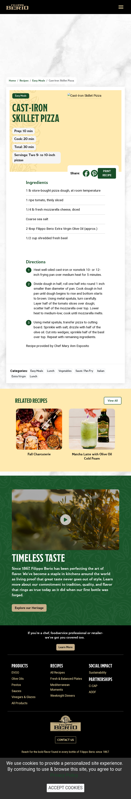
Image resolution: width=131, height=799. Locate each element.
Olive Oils (18, 678)
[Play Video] (65, 519)
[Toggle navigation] (121, 7)
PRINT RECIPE (107, 173)
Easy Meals (38, 80)
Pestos (16, 685)
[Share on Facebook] (86, 173)
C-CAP (93, 686)
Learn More (65, 647)
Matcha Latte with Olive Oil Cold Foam (92, 456)
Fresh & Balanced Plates (66, 678)
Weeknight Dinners (62, 695)
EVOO (15, 672)
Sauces (16, 691)
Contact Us (65, 739)
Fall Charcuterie (39, 454)
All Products (19, 703)
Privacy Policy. (64, 775)
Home (12, 80)
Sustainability (97, 672)
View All (113, 400)
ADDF (92, 692)
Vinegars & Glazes (23, 697)
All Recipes (57, 672)
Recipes (24, 80)
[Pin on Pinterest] (94, 173)
